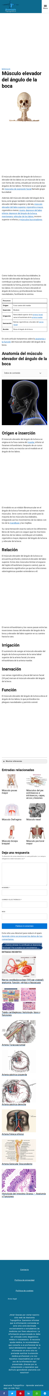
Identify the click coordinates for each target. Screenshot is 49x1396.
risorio (22, 210)
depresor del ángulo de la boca (23, 213)
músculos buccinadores (31, 219)
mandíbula (14, 523)
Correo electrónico (12, 899)
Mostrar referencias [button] (14, 761)
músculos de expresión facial (18, 189)
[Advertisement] (24, 38)
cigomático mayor (34, 207)
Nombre (6, 887)
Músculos (6, 69)
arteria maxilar (37, 317)
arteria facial (38, 315)
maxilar (31, 442)
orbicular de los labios (24, 216)
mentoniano (7, 216)
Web (3, 911)
